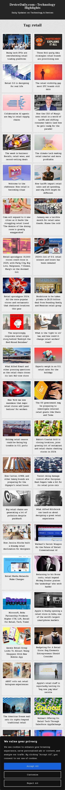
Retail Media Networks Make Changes (17, 578)
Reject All (32, 783)
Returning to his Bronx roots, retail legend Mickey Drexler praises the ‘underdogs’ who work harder (48, 580)
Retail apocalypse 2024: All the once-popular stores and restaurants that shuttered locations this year (17, 302)
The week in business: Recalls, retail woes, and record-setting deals (17, 156)
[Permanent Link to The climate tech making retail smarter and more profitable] (48, 142)
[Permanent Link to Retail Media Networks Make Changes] (17, 564)
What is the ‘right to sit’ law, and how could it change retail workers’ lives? (48, 337)
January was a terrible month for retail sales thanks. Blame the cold (48, 220)
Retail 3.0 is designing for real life (17, 85)
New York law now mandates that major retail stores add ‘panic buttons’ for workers (16, 404)
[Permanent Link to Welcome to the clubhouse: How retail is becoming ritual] (17, 172)
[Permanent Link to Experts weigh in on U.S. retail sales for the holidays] (48, 355)
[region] (32, 763)
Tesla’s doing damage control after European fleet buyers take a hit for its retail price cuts (48, 480)
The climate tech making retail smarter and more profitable (48, 156)
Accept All (32, 766)
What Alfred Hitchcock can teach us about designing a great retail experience (48, 514)
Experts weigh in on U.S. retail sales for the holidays (48, 369)
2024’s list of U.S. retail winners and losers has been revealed (48, 260)
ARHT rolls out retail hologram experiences (16, 683)
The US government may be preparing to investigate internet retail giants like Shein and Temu (48, 409)
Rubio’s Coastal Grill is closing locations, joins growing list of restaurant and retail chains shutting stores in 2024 (48, 445)
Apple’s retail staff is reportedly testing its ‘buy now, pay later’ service (48, 688)
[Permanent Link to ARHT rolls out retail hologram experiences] (17, 670)
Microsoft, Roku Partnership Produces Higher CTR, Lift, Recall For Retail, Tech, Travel (16, 617)
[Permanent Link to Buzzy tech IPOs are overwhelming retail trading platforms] (17, 42)
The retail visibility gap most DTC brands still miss (48, 86)
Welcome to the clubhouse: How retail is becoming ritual (16, 186)
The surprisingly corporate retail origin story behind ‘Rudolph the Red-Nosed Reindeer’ (17, 337)
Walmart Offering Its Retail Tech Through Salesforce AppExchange (48, 721)
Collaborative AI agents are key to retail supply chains (16, 116)
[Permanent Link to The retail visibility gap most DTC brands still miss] (48, 72)
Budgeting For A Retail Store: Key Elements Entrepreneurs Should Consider (48, 652)
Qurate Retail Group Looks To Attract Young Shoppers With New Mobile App (16, 652)
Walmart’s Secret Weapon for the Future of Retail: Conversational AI (48, 547)
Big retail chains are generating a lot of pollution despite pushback (17, 514)
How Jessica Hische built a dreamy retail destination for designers (16, 546)
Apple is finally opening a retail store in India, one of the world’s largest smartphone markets (48, 615)
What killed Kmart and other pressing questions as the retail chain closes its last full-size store (16, 371)
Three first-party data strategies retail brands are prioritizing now (48, 56)
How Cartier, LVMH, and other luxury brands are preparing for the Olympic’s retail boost (16, 480)
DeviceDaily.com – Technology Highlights (32, 6)
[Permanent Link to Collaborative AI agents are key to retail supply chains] (17, 102)
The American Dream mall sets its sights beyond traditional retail (16, 719)
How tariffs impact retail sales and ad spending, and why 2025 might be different (48, 188)
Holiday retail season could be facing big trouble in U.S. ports (17, 442)
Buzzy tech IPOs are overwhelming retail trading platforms (16, 56)
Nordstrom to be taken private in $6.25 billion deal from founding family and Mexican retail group (48, 301)
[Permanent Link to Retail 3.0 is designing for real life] (17, 72)
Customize (32, 774)
